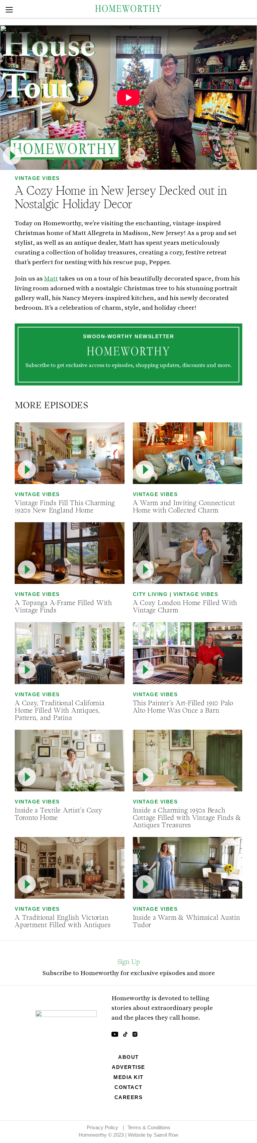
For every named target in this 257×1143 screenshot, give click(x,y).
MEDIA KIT (128, 1077)
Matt (51, 278)
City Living (150, 594)
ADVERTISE (128, 1067)
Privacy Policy (102, 1127)
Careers (128, 1097)
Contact (128, 1087)
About (128, 1057)
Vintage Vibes (37, 178)
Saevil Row (166, 1135)
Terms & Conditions (148, 1127)
